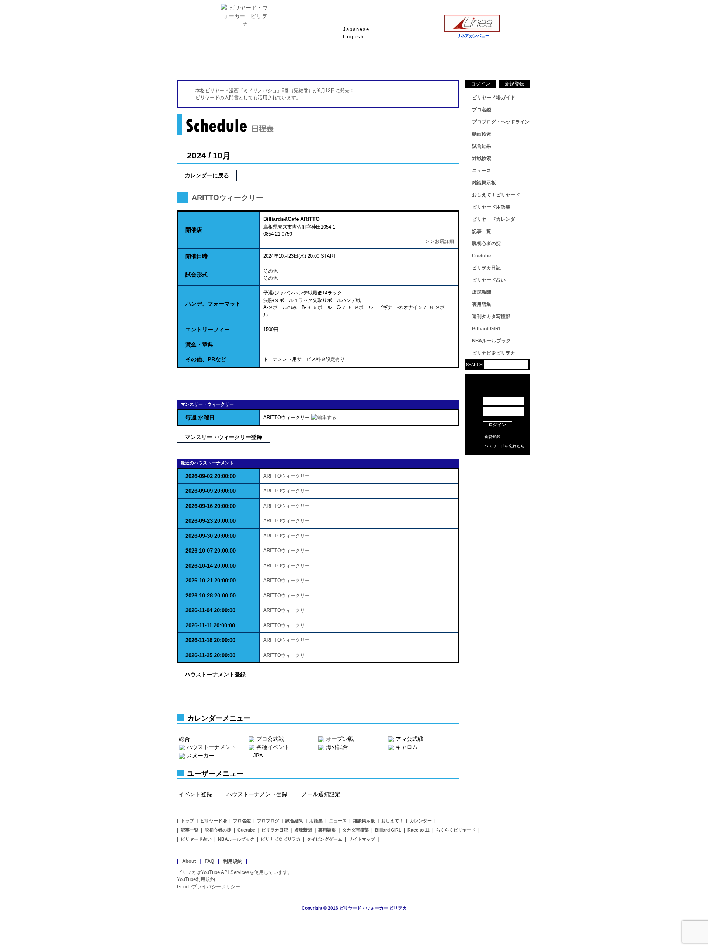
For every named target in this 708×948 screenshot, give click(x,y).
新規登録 (514, 84)
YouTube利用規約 (196, 879)
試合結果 (383, 62)
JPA (258, 755)
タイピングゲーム (324, 839)
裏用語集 (481, 304)
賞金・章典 (199, 344)
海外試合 (337, 747)
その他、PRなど (205, 359)
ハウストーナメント (211, 747)
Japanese (356, 29)
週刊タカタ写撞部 (491, 316)
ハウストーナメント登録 (215, 674)
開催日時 (196, 256)
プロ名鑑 (324, 62)
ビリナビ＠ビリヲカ (493, 353)
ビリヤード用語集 (442, 62)
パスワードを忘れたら (504, 446)
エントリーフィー (207, 329)
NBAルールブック (491, 341)
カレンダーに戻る (207, 175)
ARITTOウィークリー (227, 198)
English (353, 36)
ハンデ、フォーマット (213, 303)
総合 (184, 739)
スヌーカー (200, 755)
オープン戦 (340, 739)
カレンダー (421, 820)
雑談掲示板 (484, 182)
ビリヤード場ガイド (265, 62)
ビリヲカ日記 (486, 268)
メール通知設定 (321, 794)
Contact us (497, 475)
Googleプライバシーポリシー (208, 886)
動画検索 (481, 134)
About (189, 861)
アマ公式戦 (409, 739)
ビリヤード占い (489, 280)
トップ (187, 820)
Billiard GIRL (487, 328)
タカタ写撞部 (355, 830)
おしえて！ (392, 820)
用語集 (316, 820)
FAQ (209, 861)
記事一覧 (481, 231)
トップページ (206, 62)
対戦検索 (481, 158)
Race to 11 (418, 830)
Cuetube (481, 255)
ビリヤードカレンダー (496, 219)
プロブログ (268, 820)
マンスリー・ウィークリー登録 (223, 437)
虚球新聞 (481, 292)
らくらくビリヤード (456, 830)
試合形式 (196, 274)
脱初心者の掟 (486, 243)
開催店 (193, 230)
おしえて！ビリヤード (496, 195)
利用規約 (232, 861)
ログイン (480, 84)
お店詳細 (444, 241)
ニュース (501, 62)
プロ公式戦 (270, 739)
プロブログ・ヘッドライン (501, 122)
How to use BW (497, 464)
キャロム (407, 747)
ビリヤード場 (213, 820)
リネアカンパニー (473, 36)
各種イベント (272, 747)
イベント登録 (195, 794)
